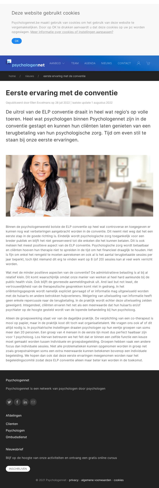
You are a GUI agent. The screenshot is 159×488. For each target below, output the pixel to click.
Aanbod (55, 63)
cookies (119, 480)
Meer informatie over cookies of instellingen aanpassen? (71, 32)
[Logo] (25, 63)
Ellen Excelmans (40, 102)
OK (17, 40)
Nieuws (106, 63)
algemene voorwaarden (96, 480)
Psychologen (15, 430)
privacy (74, 480)
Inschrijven (18, 468)
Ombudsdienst (16, 437)
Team (75, 63)
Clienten (12, 424)
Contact (124, 63)
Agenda (89, 63)
